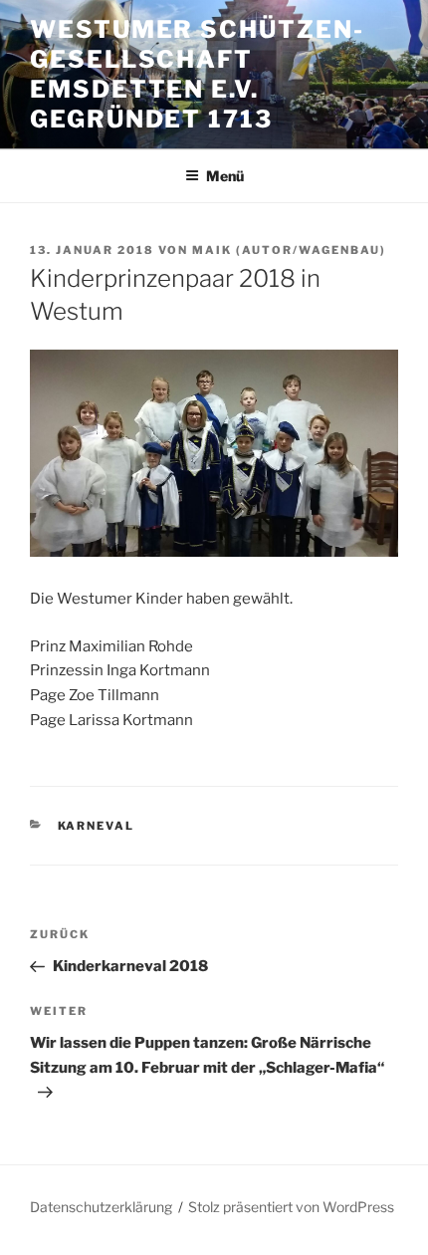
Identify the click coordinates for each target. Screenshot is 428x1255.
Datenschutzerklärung (101, 1206)
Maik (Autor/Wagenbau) (289, 250)
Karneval (96, 826)
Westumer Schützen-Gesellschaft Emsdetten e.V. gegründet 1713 (197, 74)
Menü (225, 175)
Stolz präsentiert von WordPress (291, 1206)
